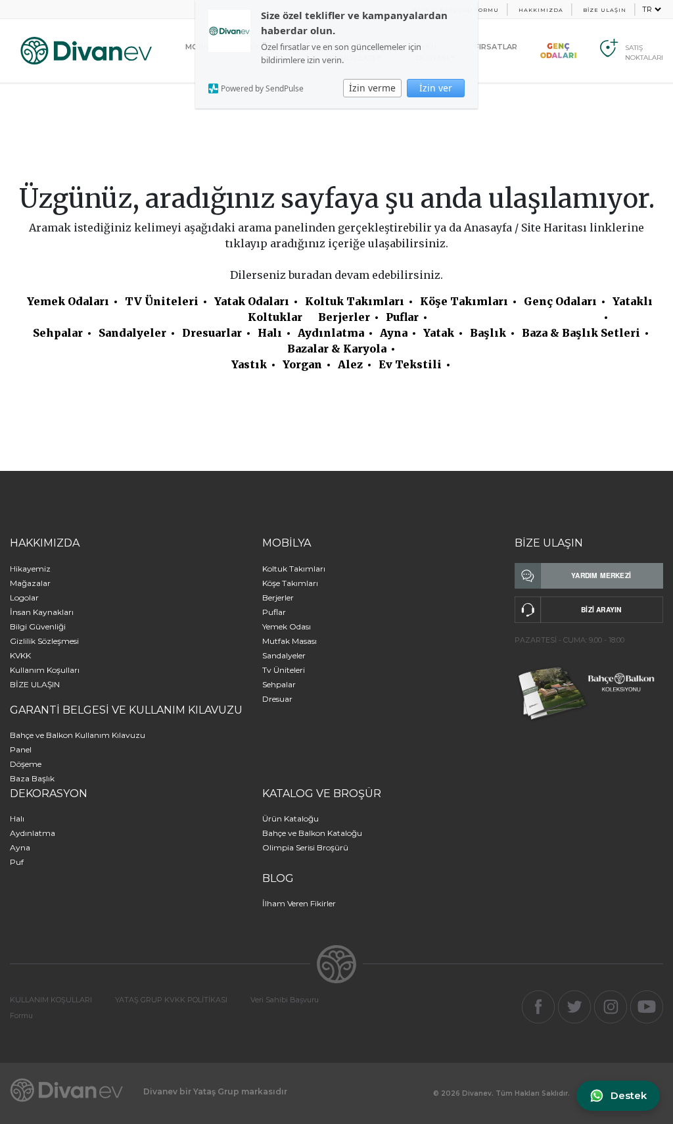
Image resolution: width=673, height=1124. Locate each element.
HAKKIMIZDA (541, 10)
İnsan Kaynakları (42, 612)
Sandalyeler (132, 332)
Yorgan (302, 364)
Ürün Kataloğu (290, 818)
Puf (17, 862)
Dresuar (277, 699)
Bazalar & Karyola (336, 348)
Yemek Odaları (68, 301)
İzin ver (435, 88)
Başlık (488, 332)
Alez (350, 364)
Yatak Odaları (251, 301)
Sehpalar (58, 332)
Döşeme (25, 764)
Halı (270, 332)
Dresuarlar (212, 332)
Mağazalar (30, 583)
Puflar (402, 317)
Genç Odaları (560, 301)
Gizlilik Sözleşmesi (44, 641)
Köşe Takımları (464, 301)
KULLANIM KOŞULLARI (51, 999)
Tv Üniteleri (283, 670)
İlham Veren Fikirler (299, 903)
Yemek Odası (286, 626)
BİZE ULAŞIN (604, 10)
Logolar (24, 597)
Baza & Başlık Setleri (581, 332)
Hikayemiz (30, 569)
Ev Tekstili (410, 364)
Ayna (393, 332)
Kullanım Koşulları (45, 670)
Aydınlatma (331, 332)
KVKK (20, 655)
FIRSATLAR (496, 46)
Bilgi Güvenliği (38, 626)
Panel (21, 749)
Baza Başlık (32, 778)
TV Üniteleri (161, 301)
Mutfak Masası (289, 641)
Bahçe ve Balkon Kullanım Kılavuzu (77, 735)
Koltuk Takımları (354, 301)
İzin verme (372, 88)
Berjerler (344, 317)
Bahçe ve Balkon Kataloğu (312, 833)
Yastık (249, 364)
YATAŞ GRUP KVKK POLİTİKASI (171, 999)
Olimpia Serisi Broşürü (305, 847)
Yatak (438, 332)
